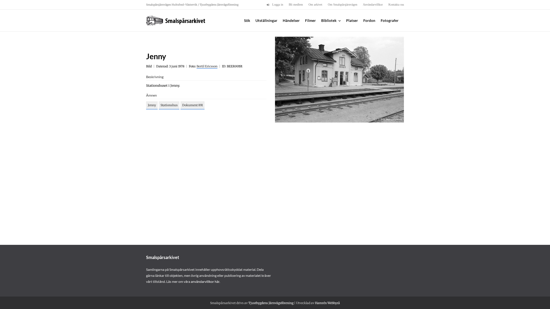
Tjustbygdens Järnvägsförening (270, 303)
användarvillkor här (205, 281)
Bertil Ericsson (207, 66)
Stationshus (169, 105)
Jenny (152, 105)
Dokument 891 (192, 105)
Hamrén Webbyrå (327, 303)
